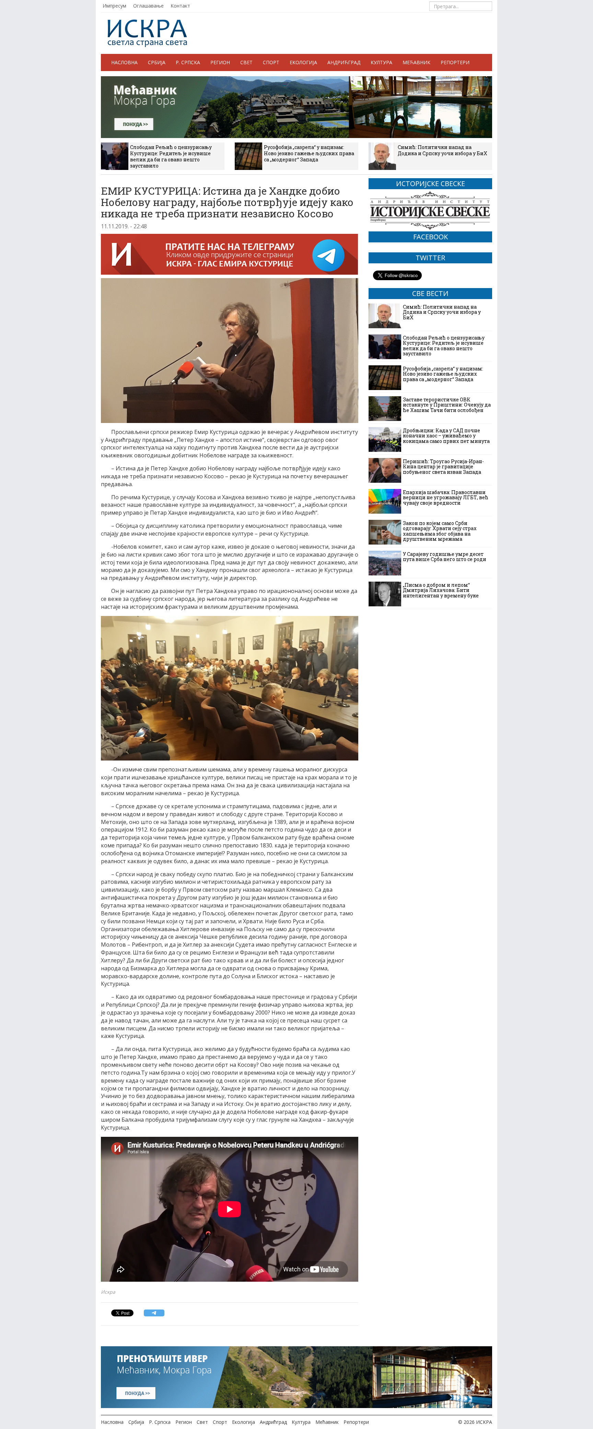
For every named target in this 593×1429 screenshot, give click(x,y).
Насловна (124, 62)
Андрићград (343, 62)
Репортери (455, 62)
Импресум (114, 5)
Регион (220, 62)
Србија (156, 62)
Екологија (303, 62)
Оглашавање (148, 5)
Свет (246, 62)
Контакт (180, 5)
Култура (381, 62)
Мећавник (416, 62)
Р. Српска (188, 62)
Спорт (271, 62)
